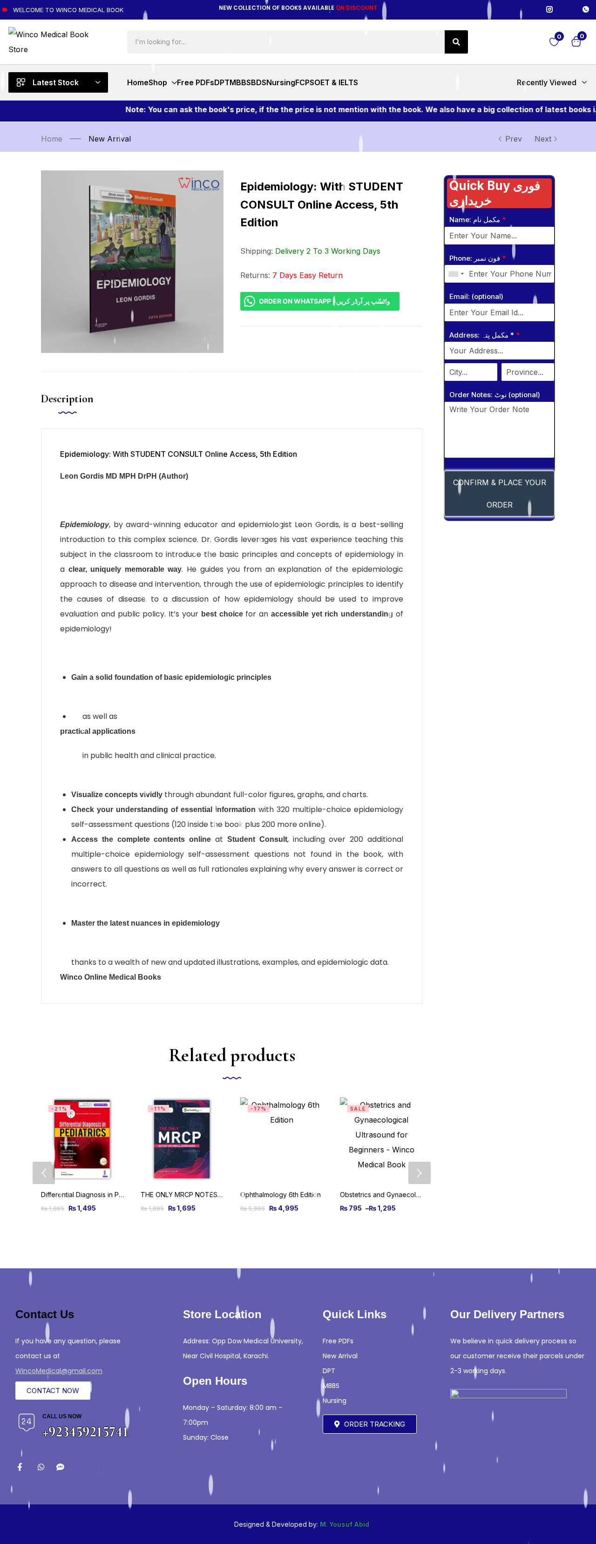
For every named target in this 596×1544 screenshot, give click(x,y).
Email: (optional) (476, 296)
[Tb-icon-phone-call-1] (585, 9)
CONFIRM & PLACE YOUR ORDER (499, 493)
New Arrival (109, 138)
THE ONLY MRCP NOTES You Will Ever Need (209, 1195)
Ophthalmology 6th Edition (280, 1195)
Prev (513, 138)
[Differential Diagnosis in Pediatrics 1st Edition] (82, 1138)
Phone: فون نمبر (477, 258)
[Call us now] (26, 1422)
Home (51, 138)
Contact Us (44, 1314)
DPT (329, 1370)
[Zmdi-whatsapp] (41, 1467)
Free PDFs (338, 1341)
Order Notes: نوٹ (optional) (494, 394)
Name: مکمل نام (477, 219)
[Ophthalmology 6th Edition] (281, 1138)
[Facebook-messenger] (567, 9)
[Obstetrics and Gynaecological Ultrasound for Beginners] (381, 1138)
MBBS (331, 1385)
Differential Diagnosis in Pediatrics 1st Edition (108, 1195)
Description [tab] (67, 399)
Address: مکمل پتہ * (484, 335)
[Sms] (60, 1467)
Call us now (61, 1416)
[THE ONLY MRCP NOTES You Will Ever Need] (182, 1138)
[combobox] (456, 273)
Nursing (334, 1400)
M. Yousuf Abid (344, 1524)
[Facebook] (531, 9)
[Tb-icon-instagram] (549, 9)
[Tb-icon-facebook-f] (21, 1467)
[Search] (456, 42)
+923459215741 (85, 1431)
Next (543, 138)
